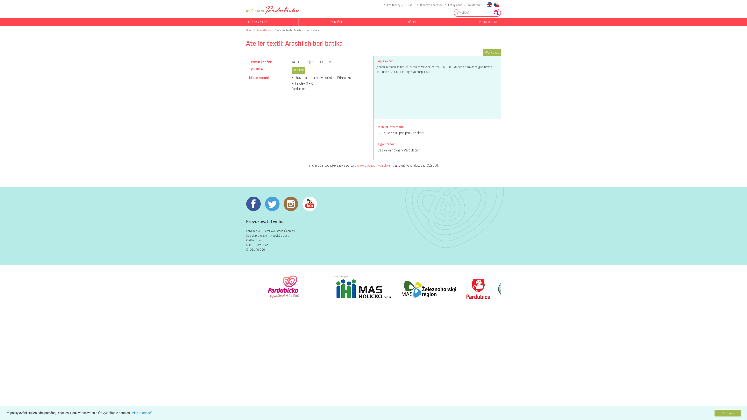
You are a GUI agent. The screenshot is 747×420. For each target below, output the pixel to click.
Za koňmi (336, 22)
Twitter (272, 204)
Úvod (249, 30)
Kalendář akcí (264, 30)
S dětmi (411, 22)
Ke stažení (474, 5)
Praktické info (489, 22)
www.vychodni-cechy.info (376, 165)
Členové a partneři (431, 5)
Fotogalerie (455, 5)
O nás (409, 5)
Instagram (290, 204)
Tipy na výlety (257, 22)
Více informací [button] (142, 413)
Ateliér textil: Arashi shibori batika (298, 30)
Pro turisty (393, 5)
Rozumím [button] (728, 413)
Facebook (253, 204)
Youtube (309, 204)
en (489, 5)
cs (496, 5)
